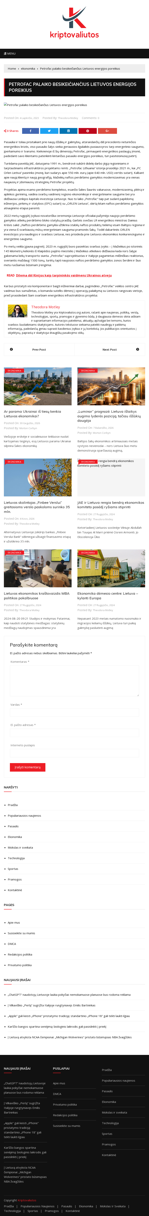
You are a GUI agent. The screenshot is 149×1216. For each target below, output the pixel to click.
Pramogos (15, 879)
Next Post (110, 349)
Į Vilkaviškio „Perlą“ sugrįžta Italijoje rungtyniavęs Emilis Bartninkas (51, 1005)
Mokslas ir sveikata (20, 847)
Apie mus (14, 922)
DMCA (12, 944)
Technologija (16, 858)
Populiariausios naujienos (24, 815)
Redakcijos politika (20, 954)
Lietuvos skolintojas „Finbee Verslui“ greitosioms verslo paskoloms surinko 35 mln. (37, 507)
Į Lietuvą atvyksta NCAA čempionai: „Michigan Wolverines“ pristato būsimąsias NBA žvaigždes (70, 1037)
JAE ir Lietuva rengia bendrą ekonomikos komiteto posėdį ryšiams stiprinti (110, 504)
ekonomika (14, 370)
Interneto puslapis (22, 745)
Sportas (13, 869)
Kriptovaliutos (27, 1200)
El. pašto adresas (23, 725)
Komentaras (19, 662)
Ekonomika (15, 837)
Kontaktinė (15, 890)
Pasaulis (13, 826)
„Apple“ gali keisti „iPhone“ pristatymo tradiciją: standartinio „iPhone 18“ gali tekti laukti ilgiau (69, 1016)
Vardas (16, 704)
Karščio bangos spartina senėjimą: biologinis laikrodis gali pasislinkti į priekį (57, 1026)
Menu (11, 53)
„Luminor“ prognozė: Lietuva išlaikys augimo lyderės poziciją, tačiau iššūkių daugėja (109, 416)
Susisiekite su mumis (21, 933)
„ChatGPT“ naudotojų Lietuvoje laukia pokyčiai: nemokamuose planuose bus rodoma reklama (69, 995)
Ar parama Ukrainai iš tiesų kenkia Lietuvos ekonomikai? (32, 413)
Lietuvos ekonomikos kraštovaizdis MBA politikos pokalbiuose (36, 595)
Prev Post (39, 349)
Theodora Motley (68, 118)
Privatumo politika (20, 965)
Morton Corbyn (28, 428)
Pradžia (13, 805)
